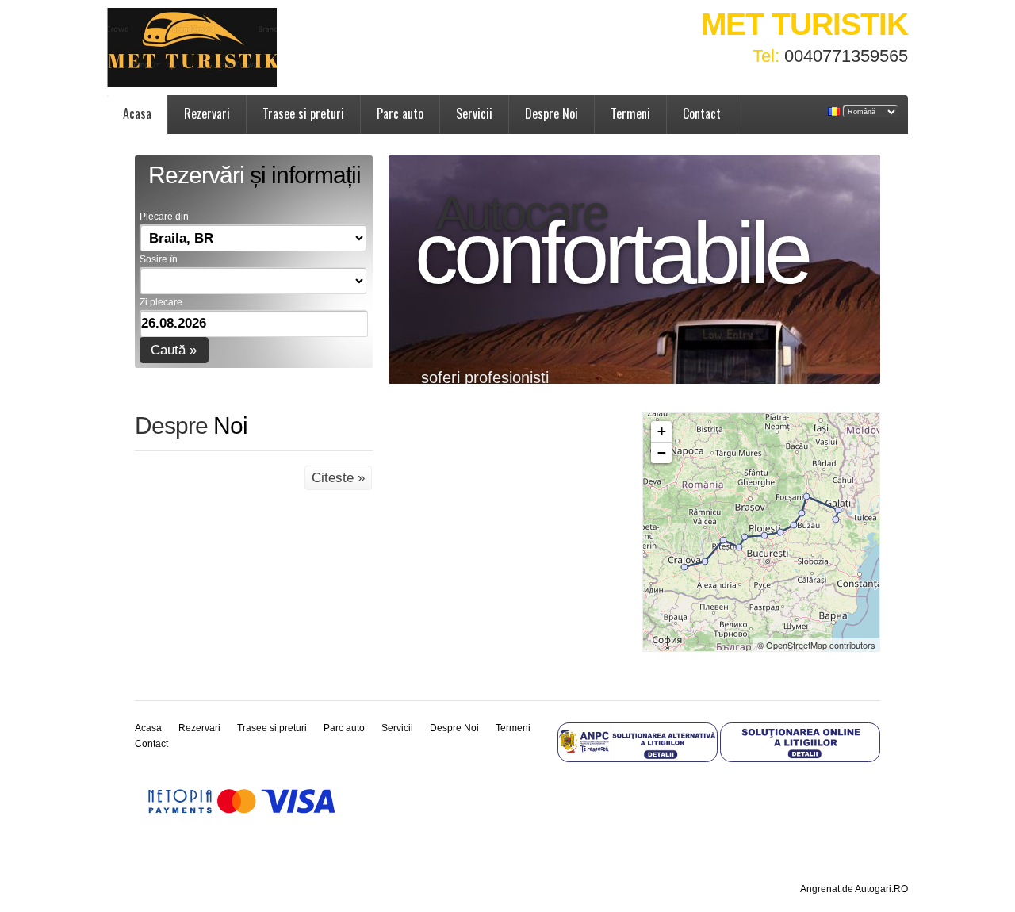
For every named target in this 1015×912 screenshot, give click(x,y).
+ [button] (661, 431)
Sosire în (159, 259)
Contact (702, 113)
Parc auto (400, 113)
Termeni (630, 113)
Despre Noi (551, 113)
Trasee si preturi (303, 113)
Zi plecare (161, 302)
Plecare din (164, 216)
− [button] (661, 452)
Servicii (474, 113)
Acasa (137, 113)
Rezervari (207, 113)
